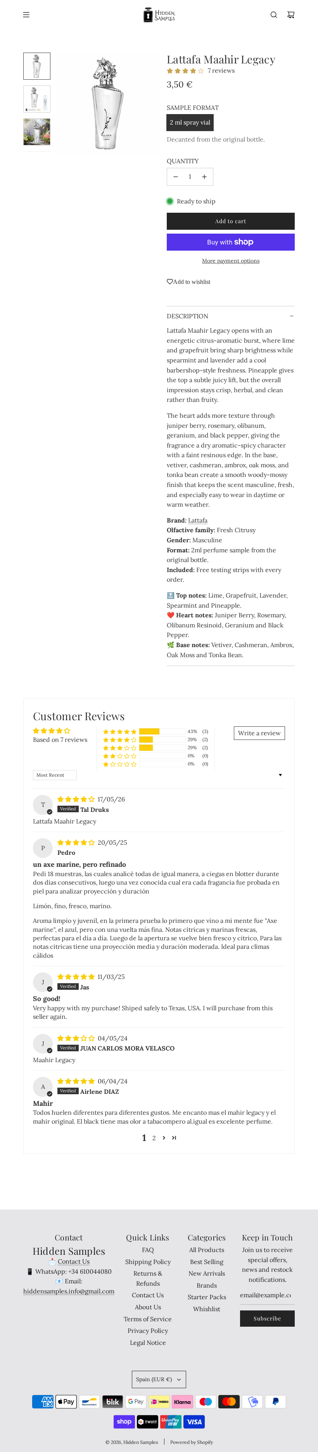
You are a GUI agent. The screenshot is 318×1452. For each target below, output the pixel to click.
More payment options (230, 260)
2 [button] (154, 1138)
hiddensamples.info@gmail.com (68, 1291)
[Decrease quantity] (175, 176)
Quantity (183, 161)
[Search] (273, 14)
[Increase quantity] (204, 176)
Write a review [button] (259, 733)
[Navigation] (26, 14)
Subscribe (267, 1318)
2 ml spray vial (190, 122)
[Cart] (290, 14)
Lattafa (197, 520)
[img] (76, 799)
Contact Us (74, 1261)
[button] (62, 104)
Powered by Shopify (191, 1442)
